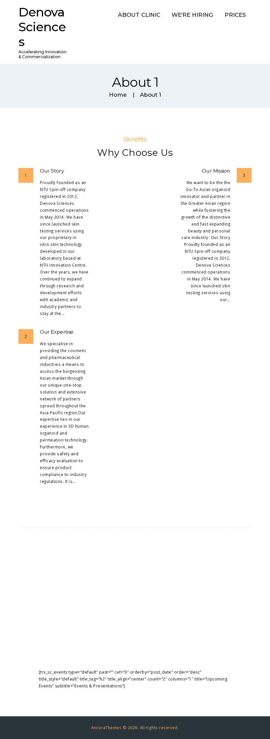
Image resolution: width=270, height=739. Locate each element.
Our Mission (216, 171)
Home (118, 95)
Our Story (52, 171)
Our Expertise (56, 332)
